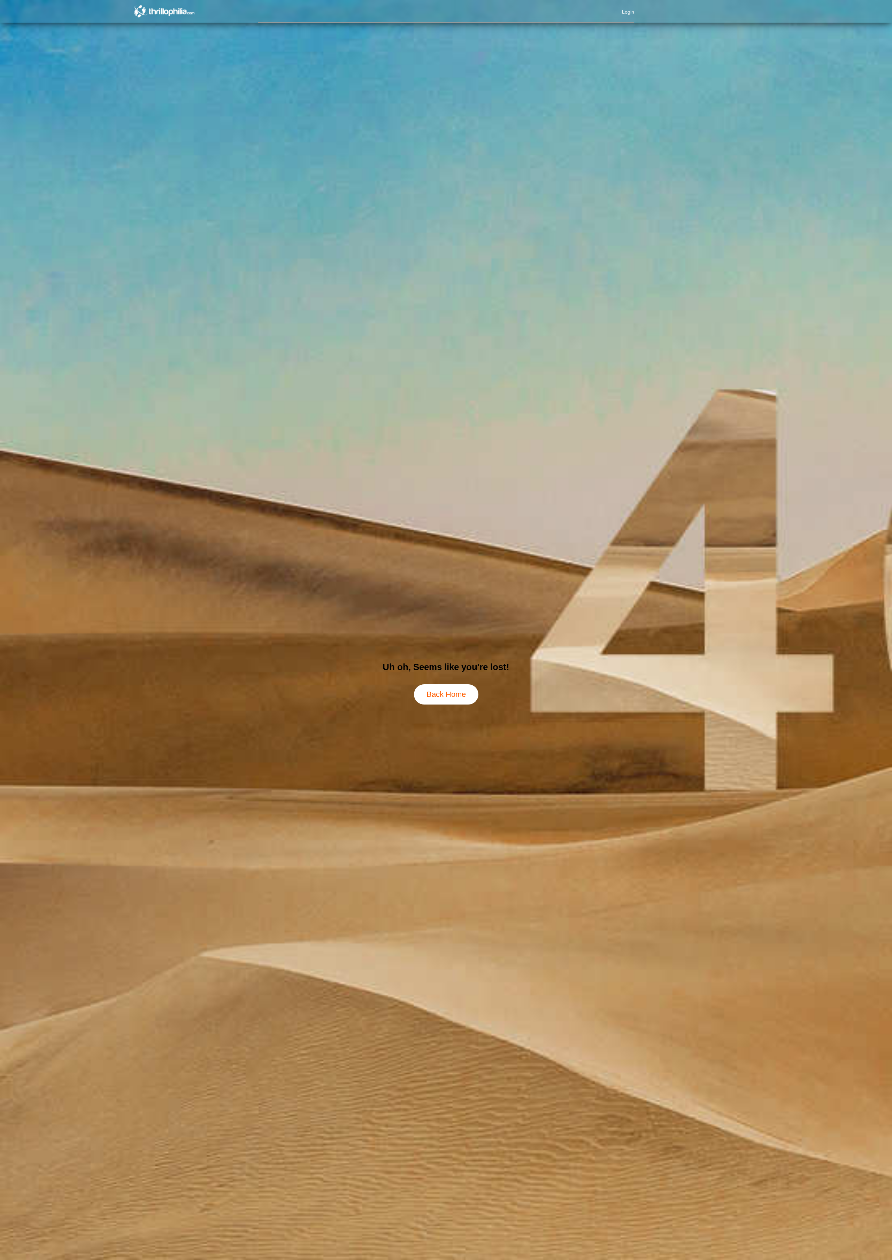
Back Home (446, 694)
